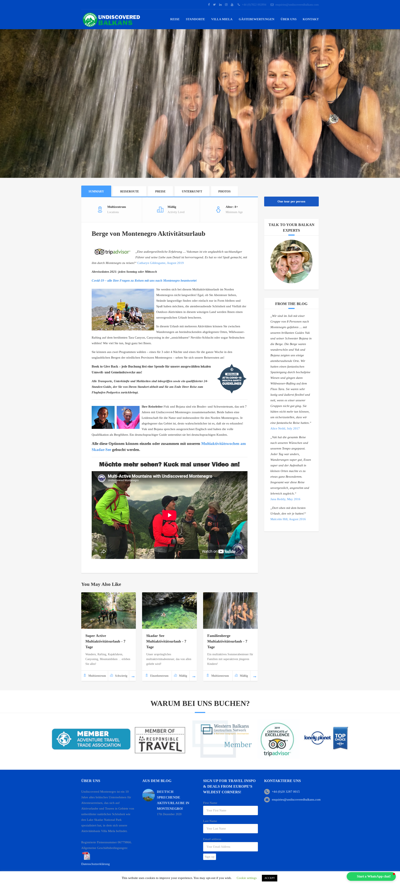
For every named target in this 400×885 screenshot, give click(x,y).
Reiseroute (129, 191)
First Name (210, 803)
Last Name (210, 821)
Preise (160, 191)
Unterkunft (192, 191)
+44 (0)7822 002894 (254, 4)
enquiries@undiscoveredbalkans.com (297, 4)
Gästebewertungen (256, 19)
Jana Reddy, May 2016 (285, 499)
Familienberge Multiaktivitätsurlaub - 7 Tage (227, 641)
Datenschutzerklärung (95, 864)
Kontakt (311, 19)
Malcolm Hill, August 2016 (288, 519)
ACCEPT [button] (269, 878)
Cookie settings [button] (247, 878)
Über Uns (288, 19)
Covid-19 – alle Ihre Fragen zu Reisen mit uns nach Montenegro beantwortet (144, 280)
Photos (224, 191)
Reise (175, 19)
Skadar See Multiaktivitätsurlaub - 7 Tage (166, 641)
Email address (212, 839)
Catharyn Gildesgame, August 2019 (160, 263)
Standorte (195, 19)
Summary (96, 191)
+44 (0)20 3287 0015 (286, 791)
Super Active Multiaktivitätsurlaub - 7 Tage (105, 641)
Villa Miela (221, 19)
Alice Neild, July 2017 (285, 428)
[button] (371, 876)
